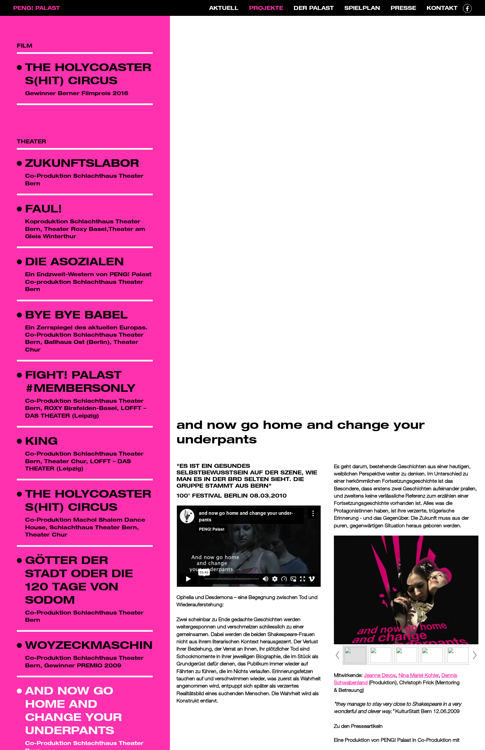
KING (41, 440)
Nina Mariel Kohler (419, 675)
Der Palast (314, 7)
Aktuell (224, 7)
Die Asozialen (74, 261)
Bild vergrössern (474, 381)
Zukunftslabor (82, 162)
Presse (403, 7)
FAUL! (43, 208)
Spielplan (362, 7)
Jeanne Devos (380, 675)
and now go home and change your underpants (73, 710)
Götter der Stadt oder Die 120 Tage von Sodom (79, 579)
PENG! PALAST (36, 7)
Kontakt (442, 7)
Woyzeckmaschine (93, 644)
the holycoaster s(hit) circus (88, 73)
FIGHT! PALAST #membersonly (80, 381)
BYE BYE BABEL (76, 314)
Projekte (266, 7)
